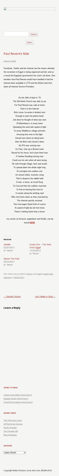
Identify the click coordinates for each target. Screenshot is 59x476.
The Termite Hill (11, 431)
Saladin (7, 244)
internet (7, 277)
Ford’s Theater (10, 427)
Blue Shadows (10, 434)
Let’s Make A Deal (45, 296)
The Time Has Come (13, 420)
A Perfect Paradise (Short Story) (18, 402)
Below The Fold (11, 258)
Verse (29, 273)
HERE (32, 223)
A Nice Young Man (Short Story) (18, 395)
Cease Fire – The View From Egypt (40, 246)
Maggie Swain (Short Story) (16, 398)
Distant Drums (12, 296)
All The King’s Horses (13, 424)
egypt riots (48, 273)
